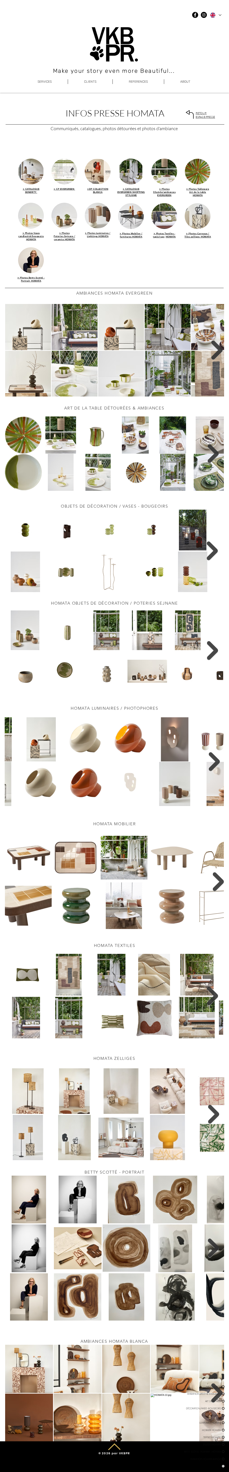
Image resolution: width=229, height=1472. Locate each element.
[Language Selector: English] (215, 15)
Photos (29, 233)
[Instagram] (204, 15)
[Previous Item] (14, 761)
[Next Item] (217, 350)
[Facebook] (195, 15)
